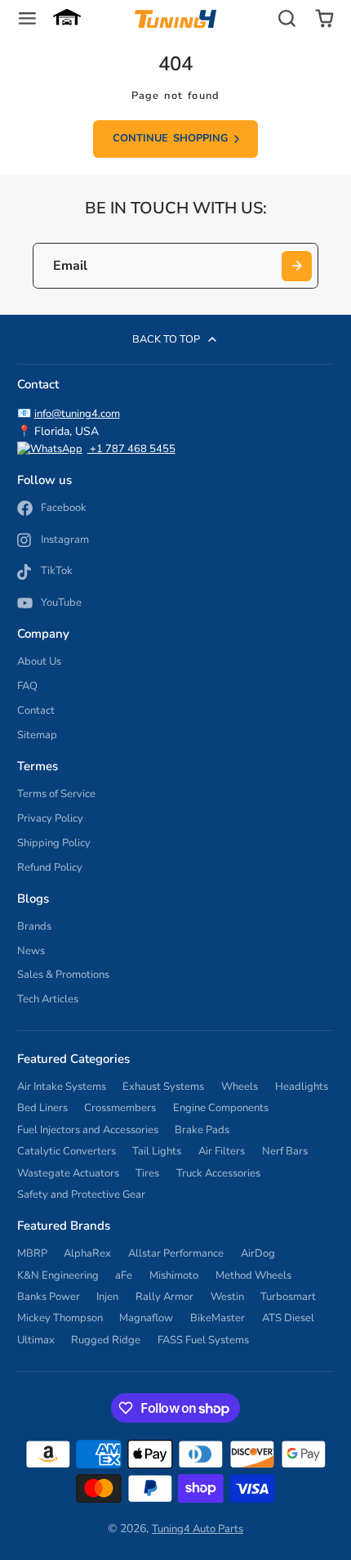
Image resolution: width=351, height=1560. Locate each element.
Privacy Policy (50, 818)
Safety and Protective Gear (81, 1194)
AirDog (258, 1253)
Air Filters (221, 1151)
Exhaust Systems (163, 1086)
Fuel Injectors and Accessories (87, 1130)
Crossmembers (120, 1108)
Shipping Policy (54, 843)
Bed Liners (42, 1108)
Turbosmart (288, 1296)
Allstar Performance (176, 1253)
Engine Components (221, 1108)
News (31, 951)
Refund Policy (49, 867)
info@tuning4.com (77, 413)
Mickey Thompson (60, 1318)
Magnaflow (146, 1318)
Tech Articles (47, 999)
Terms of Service (56, 794)
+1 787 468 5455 (131, 449)
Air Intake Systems (61, 1086)
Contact (36, 710)
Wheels (239, 1086)
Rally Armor (164, 1296)
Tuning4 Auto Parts (197, 1529)
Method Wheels (253, 1275)
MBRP (32, 1253)
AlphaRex (87, 1253)
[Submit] (297, 266)
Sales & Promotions (63, 974)
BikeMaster (217, 1318)
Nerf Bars (285, 1151)
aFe (123, 1275)
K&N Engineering (58, 1275)
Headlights (301, 1086)
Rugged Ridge (105, 1340)
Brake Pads (202, 1130)
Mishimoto (173, 1275)
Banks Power (48, 1296)
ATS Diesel (288, 1318)
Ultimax (36, 1340)
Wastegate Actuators (68, 1173)
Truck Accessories (218, 1173)
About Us (39, 661)
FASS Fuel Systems (203, 1340)
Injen (107, 1296)
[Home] (175, 19)
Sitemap (37, 735)
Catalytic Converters (66, 1151)
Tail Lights (156, 1151)
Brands (34, 926)
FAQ (27, 686)
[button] (67, 19)
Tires (147, 1173)
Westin (227, 1296)
